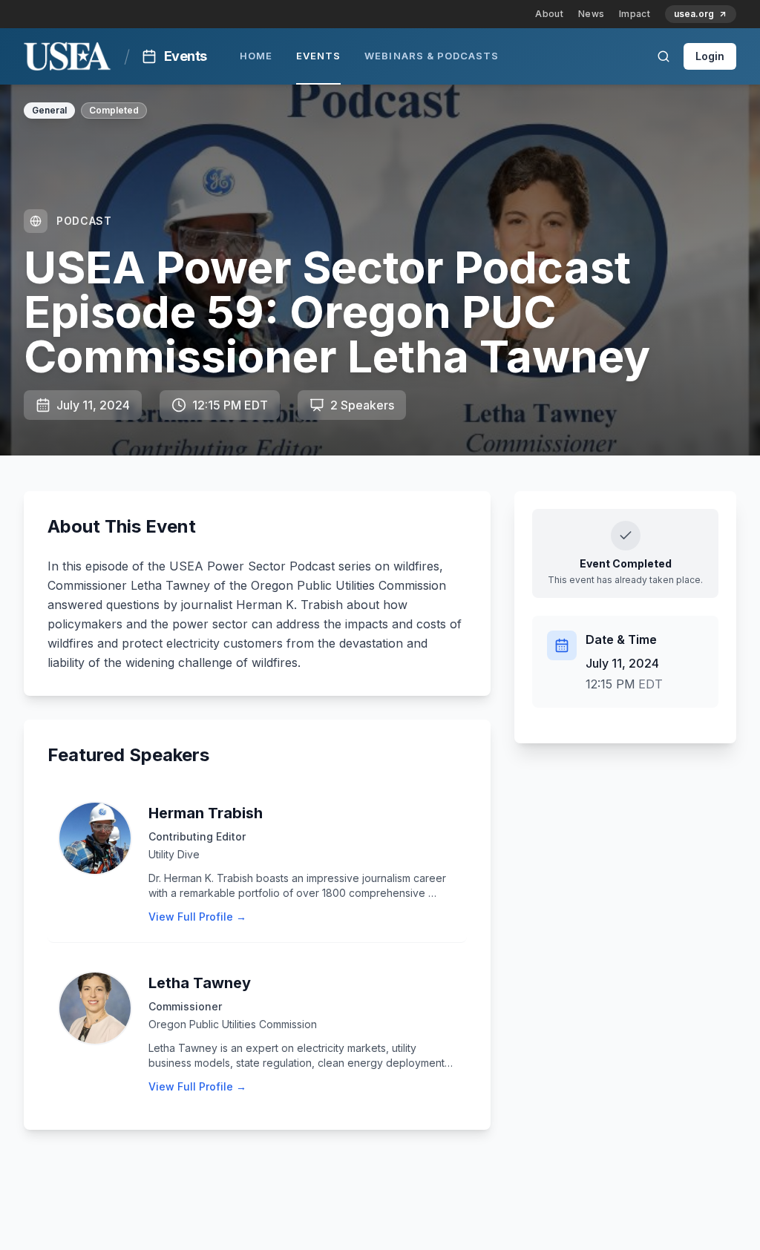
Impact (634, 13)
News (591, 13)
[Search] (663, 56)
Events (318, 56)
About (549, 13)
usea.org (694, 13)
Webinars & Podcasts (431, 56)
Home (256, 56)
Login (709, 56)
